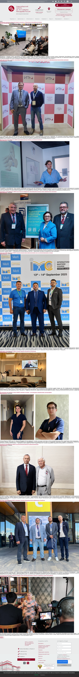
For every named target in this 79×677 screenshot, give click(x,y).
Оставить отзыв (41, 660)
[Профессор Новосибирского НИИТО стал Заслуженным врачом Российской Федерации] (37, 495)
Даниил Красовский (4, 23)
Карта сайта (41, 662)
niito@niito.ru (22, 656)
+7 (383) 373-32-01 (23, 651)
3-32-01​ (41, 10)
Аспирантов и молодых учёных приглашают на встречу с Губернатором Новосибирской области (21, 22)
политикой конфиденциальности (63, 658)
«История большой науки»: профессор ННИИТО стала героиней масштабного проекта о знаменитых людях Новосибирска (26, 575)
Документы (40, 643)
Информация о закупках (43, 652)
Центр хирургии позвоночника (22, 13)
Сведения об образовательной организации (63, 14)
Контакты (66, 18)
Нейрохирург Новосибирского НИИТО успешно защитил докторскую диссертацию (18, 351)
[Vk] (53, 1)
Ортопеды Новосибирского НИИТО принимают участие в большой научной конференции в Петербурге (22, 500)
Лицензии (40, 650)
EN (71, 1)
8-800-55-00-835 (39, 12)
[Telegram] (56, 1)
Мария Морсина (3, 60)
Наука (50, 18)
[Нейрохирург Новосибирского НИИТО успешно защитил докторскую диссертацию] (23, 387)
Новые (2, 637)
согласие (64, 654)
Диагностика (20, 18)
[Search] (61, 1)
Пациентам (12, 18)
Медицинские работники (43, 654)
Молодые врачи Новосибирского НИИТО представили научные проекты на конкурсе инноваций (21, 139)
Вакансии (37, 18)
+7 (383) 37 (37, 10)
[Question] (64, 1)
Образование (58, 18)
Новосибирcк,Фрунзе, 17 (48, 12)
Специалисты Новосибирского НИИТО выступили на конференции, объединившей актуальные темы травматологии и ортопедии (28, 191)
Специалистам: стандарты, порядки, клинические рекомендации (44, 646)
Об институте (29, 18)
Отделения (44, 18)
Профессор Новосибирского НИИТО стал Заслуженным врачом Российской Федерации (19, 444)
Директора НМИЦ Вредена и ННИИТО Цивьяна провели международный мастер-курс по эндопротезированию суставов (26, 252)
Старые (2, 636)
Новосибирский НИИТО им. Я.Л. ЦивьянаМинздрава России (23, 9)
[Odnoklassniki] (59, 1)
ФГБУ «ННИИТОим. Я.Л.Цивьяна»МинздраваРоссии (29, 643)
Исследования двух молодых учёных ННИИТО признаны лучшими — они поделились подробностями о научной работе (26, 392)
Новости (40, 658)
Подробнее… (42, 674)
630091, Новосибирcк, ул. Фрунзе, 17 (27, 648)
